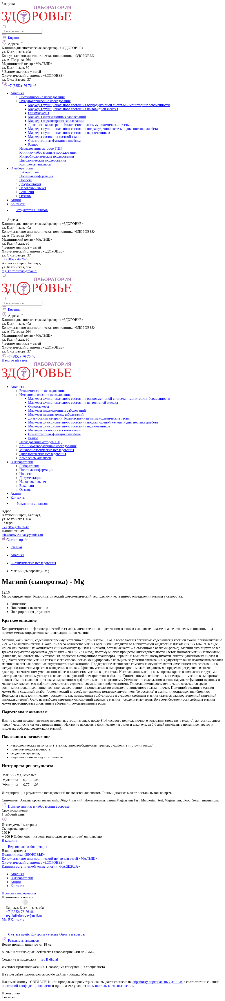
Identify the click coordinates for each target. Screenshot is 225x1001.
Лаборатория (29, 172)
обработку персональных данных (157, 982)
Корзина (14, 38)
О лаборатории (22, 168)
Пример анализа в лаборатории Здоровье (38, 806)
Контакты (18, 204)
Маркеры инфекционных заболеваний (57, 117)
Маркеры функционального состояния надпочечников (69, 132)
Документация (30, 184)
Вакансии (26, 192)
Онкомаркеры (38, 113)
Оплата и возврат (72, 934)
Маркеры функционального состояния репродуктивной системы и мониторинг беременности (99, 105)
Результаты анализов (32, 503)
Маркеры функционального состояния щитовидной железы (73, 109)
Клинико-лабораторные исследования (47, 152)
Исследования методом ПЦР (40, 148)
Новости (25, 180)
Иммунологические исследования (45, 101)
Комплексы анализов (35, 164)
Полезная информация (36, 176)
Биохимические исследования (42, 97)
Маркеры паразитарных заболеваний (56, 121)
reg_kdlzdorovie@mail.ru (19, 271)
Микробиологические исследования (46, 156)
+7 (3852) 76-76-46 (15, 259)
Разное (33, 144)
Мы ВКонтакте (13, 919)
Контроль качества (44, 934)
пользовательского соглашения (110, 986)
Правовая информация (19, 893)
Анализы (17, 93)
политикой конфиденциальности (27, 986)
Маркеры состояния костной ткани (54, 136)
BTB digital (49, 959)
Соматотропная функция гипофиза (54, 140)
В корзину (9, 840)
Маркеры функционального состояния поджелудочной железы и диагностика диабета (93, 129)
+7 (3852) (15, 527)
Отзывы (25, 196)
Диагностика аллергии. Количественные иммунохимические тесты (79, 125)
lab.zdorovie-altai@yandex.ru (22, 535)
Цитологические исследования (42, 160)
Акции (16, 200)
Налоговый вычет (32, 188)
